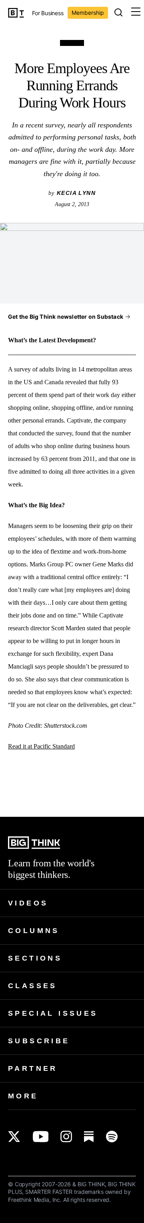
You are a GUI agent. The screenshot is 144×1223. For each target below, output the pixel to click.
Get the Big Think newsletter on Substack (65, 316)
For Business (48, 13)
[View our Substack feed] (89, 1136)
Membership (88, 12)
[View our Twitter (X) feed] (14, 1136)
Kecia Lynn (76, 193)
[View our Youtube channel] (40, 1136)
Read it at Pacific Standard (41, 746)
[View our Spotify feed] (112, 1136)
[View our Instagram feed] (66, 1136)
